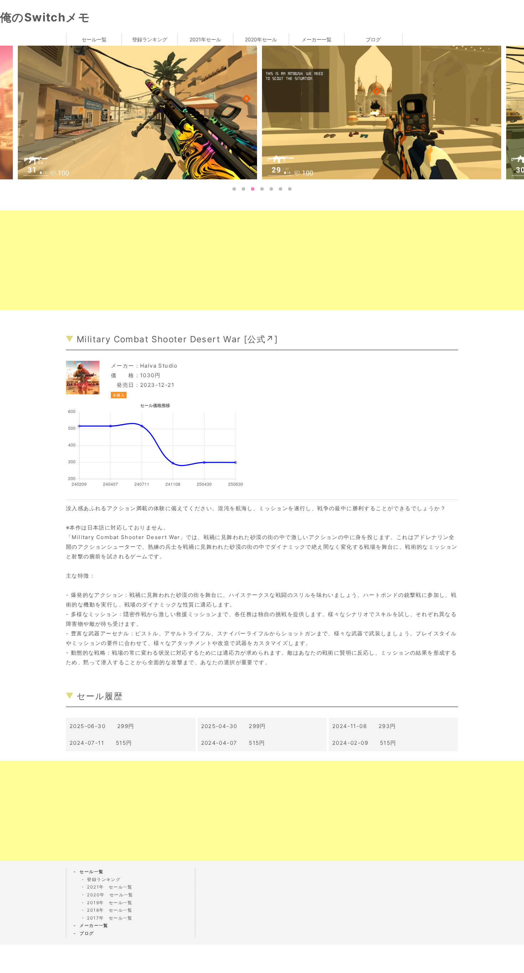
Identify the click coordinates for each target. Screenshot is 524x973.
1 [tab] (234, 189)
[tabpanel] (163, 112)
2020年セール (261, 39)
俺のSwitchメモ (45, 17)
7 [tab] (290, 189)
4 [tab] (262, 189)
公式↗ (260, 339)
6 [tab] (280, 189)
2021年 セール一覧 (109, 887)
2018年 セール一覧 (109, 910)
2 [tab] (243, 189)
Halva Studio (159, 365)
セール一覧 (94, 39)
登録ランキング (149, 39)
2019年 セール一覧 (109, 902)
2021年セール (205, 39)
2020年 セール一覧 (110, 894)
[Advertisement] (214, 260)
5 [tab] (271, 189)
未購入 (119, 395)
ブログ (373, 39)
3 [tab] (253, 189)
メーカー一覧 (317, 39)
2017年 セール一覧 (109, 918)
